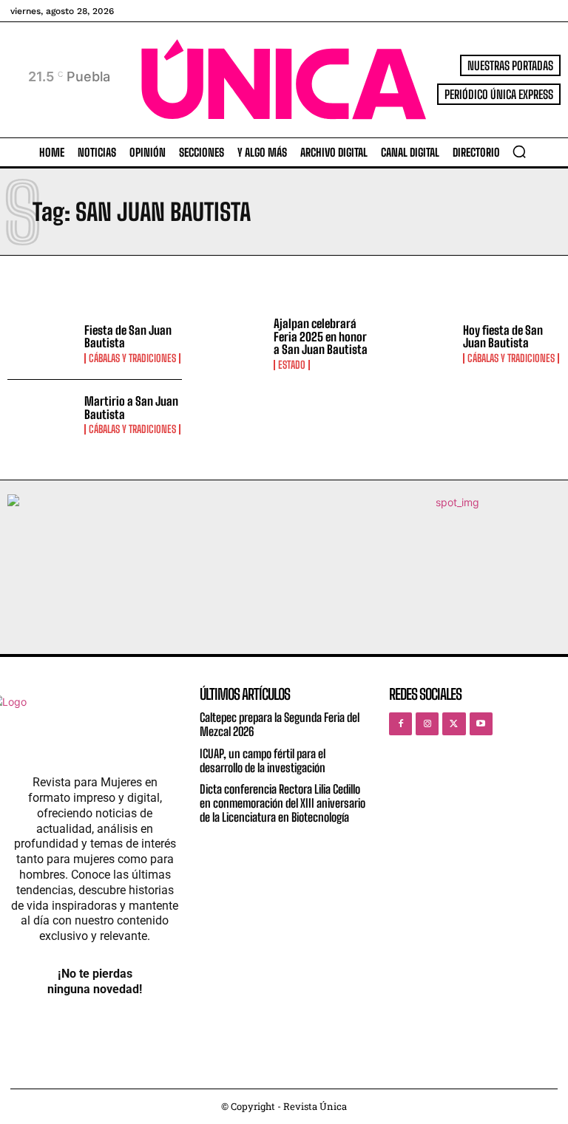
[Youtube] (481, 723)
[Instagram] (427, 723)
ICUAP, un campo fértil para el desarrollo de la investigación (262, 760)
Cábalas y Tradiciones (132, 358)
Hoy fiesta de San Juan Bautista (503, 336)
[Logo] (284, 79)
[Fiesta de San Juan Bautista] (42, 344)
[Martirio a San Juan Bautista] (42, 415)
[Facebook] (400, 723)
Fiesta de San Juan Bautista (128, 336)
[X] (453, 723)
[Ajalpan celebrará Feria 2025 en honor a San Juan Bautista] (231, 344)
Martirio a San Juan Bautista (131, 407)
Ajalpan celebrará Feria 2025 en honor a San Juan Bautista (321, 336)
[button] (519, 151)
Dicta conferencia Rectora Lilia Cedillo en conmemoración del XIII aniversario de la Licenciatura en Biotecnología (282, 803)
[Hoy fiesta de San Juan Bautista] (421, 344)
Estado (291, 365)
